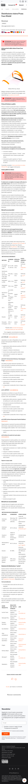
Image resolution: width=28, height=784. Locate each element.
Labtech (23, 288)
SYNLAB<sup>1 (22, 528)
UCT (23, 275)
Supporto (7, 9)
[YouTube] (18, 769)
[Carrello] (25, 1)
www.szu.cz (4, 421)
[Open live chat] (24, 780)
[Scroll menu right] (26, 5)
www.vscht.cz (9, 360)
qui (4, 386)
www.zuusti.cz (5, 436)
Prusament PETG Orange (18, 243)
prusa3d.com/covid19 (14, 95)
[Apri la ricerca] (20, 1)
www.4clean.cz (22, 634)
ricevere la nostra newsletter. (18, 730)
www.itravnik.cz (22, 628)
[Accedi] (23, 1)
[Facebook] (10, 769)
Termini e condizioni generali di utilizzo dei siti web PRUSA (13, 748)
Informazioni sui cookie (7, 752)
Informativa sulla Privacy (11, 738)
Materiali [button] (21, 5)
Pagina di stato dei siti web (8, 755)
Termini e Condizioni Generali (8, 746)
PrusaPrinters (14, 246)
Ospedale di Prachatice (9, 579)
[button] (2, 32)
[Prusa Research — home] (3, 5)
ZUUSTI (23, 324)
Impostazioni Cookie (6, 757)
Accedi (7, 686)
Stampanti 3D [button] (12, 5)
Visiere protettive (15, 9)
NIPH (23, 545)
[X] (15, 769)
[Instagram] (12, 769)
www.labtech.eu (14, 390)
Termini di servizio (20, 738)
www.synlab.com (13, 337)
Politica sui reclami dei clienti (8, 754)
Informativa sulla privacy (7, 750)
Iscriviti (6, 733)
